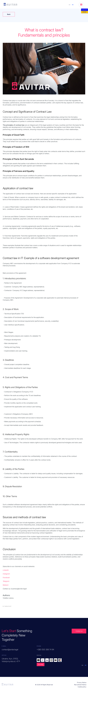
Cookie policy (82, 687)
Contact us (79, 631)
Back (8, 14)
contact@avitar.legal (10, 649)
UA (69, 4)
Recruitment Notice (80, 685)
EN (72, 4)
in (47, 660)
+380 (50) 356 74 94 (45, 649)
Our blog (40, 664)
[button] (81, 4)
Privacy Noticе (81, 682)
